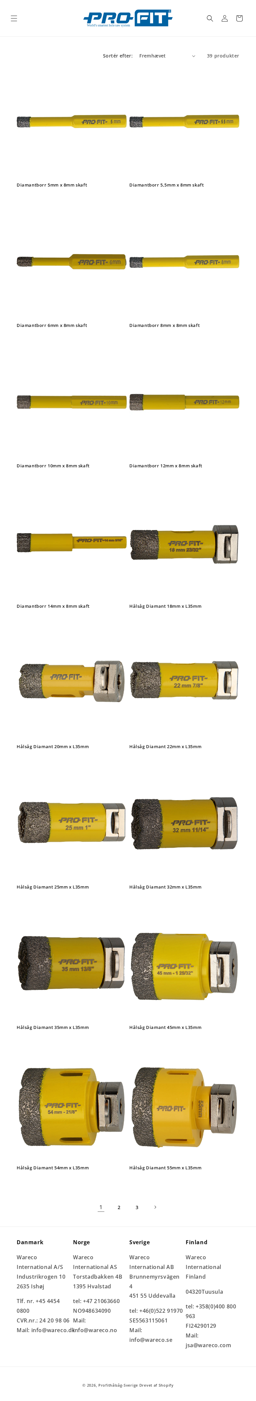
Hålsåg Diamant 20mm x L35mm (53, 746)
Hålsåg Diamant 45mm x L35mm (165, 1027)
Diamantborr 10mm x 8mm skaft (53, 466)
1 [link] (101, 1207)
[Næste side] (155, 1207)
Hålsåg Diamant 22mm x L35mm (165, 746)
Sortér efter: (118, 55)
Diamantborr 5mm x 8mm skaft (52, 185)
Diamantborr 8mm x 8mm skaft (164, 325)
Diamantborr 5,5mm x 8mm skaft (166, 185)
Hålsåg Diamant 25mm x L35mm (53, 887)
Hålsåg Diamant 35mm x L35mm (53, 1027)
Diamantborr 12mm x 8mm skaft (165, 466)
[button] (14, 18)
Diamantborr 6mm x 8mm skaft (52, 325)
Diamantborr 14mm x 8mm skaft (53, 606)
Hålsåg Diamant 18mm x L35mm (165, 606)
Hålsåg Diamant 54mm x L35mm (53, 1168)
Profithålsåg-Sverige (118, 1385)
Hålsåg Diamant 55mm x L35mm (165, 1168)
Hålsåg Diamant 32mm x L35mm (165, 887)
